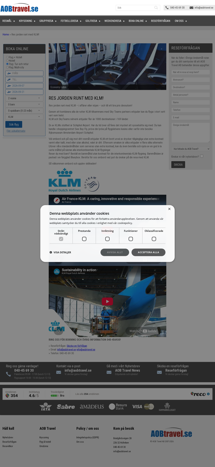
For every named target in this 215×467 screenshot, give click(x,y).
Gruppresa (46, 20)
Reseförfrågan (160, 20)
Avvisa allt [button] (115, 252)
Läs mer (138, 223)
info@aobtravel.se (204, 7)
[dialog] (107, 233)
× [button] (169, 209)
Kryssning (25, 20)
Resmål (7, 20)
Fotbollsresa (69, 20)
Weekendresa (112, 20)
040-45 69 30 (177, 7)
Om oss (179, 20)
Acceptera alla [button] (148, 252)
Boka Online (136, 20)
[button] (60, 252)
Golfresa (91, 20)
